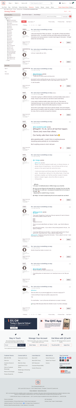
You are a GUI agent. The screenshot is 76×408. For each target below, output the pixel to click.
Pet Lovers (11, 48)
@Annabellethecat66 (40, 127)
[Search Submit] (51, 3)
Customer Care (12, 58)
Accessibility (31, 405)
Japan (53, 401)
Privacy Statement (33, 390)
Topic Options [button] (30, 21)
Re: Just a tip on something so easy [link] (31, 9)
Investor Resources (36, 368)
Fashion (37, 7)
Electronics (11, 41)
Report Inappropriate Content (26, 42)
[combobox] (40, 3)
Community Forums (22, 358)
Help (70, 11)
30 (26, 309)
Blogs (8, 60)
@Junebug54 (37, 269)
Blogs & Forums (9, 9)
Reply (68, 42)
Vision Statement (24, 405)
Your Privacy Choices (18, 403)
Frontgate (44, 388)
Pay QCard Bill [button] (56, 345)
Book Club (11, 47)
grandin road (55, 388)
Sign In (65, 11)
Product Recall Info (8, 374)
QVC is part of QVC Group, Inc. (24, 388)
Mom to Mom (11, 50)
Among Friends (20, 9)
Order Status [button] (32, 345)
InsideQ (10, 23)
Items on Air (24, 3)
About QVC (34, 358)
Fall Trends (14, 7)
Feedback (20, 372)
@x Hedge (36, 160)
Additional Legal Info (8, 403)
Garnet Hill (49, 388)
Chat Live (6, 360)
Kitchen (10, 33)
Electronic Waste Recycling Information (12, 405)
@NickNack (33, 290)
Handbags (11, 29)
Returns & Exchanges (9, 371)
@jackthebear (37, 74)
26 (26, 201)
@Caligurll (35, 213)
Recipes (10, 35)
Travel (10, 54)
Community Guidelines (8, 401)
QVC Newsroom (36, 363)
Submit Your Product (50, 360)
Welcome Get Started (13, 21)
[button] (60, 3)
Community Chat (12, 51)
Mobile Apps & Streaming (24, 369)
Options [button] (70, 30)
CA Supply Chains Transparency (32, 403)
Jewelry (47, 7)
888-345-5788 (7, 358)
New (9, 7)
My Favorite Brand (12, 20)
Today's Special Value (13, 24)
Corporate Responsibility (37, 365)
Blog (19, 360)
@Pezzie (38, 163)
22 (26, 63)
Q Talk (10, 55)
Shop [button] (10, 3)
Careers (48, 363)
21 (26, 43)
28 (26, 258)
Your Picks (4, 7)
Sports (10, 44)
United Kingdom (59, 401)
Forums (14, 9)
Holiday (10, 38)
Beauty (42, 7)
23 (26, 87)
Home (10, 36)
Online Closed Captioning (30, 401)
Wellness (11, 42)
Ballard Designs (38, 388)
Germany (46, 401)
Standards (7, 73)
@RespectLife (37, 212)
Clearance (31, 7)
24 (26, 116)
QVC (5, 9)
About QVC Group (36, 360)
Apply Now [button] (67, 345)
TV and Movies (12, 45)
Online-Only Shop (23, 7)
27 (26, 240)
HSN (33, 388)
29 (26, 281)
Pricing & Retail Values (19, 401)
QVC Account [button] (43, 345)
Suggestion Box (12, 57)
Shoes (52, 7)
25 (26, 149)
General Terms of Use (42, 390)
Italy (50, 401)
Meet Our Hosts (22, 363)
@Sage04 (37, 128)
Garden (10, 39)
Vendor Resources (50, 358)
